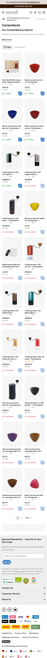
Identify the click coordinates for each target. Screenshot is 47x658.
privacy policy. (20, 571)
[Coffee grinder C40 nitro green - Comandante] (12, 157)
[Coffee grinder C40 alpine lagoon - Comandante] (35, 295)
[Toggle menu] (3, 12)
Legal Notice (7, 633)
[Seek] (39, 12)
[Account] (35, 12)
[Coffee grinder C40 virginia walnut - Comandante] (35, 157)
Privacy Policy (20, 633)
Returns (6, 641)
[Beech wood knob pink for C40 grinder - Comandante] (35, 480)
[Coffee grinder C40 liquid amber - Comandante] (12, 295)
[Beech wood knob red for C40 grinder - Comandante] (35, 65)
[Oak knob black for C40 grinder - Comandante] (35, 388)
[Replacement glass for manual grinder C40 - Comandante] (12, 249)
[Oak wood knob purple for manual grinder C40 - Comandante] (12, 434)
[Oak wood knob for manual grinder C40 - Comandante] (35, 434)
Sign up (6, 562)
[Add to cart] (20, 93)
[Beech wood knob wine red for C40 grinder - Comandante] (35, 111)
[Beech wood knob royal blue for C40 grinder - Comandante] (12, 111)
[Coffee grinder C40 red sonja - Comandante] (35, 341)
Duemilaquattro (33, 2)
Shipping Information (10, 637)
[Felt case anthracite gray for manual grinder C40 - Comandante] (12, 388)
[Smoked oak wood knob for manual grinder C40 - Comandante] (12, 480)
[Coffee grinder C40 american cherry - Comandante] (12, 341)
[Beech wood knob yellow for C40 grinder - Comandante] (35, 203)
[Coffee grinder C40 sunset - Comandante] (35, 249)
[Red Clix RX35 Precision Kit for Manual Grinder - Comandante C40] (12, 65)
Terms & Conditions (30, 637)
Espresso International (18, 646)
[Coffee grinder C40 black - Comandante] (12, 203)
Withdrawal (34, 633)
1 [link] (17, 518)
